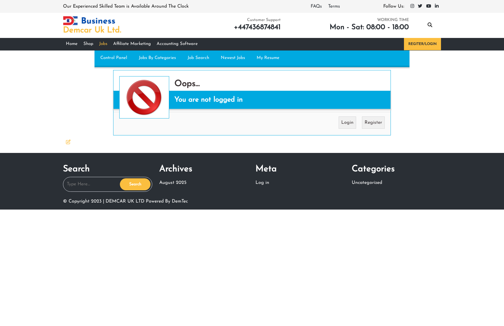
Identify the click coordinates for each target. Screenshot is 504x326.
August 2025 (172, 182)
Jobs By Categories (157, 58)
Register (373, 122)
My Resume (268, 58)
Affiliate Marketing (132, 44)
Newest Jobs (233, 58)
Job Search (198, 58)
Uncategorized (367, 182)
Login (347, 122)
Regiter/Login (422, 44)
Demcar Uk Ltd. (92, 30)
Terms (334, 6)
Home (72, 44)
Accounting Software (177, 44)
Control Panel (113, 58)
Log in (262, 182)
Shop (88, 44)
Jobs (103, 44)
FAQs (317, 6)
